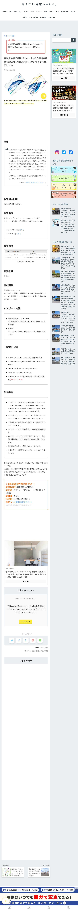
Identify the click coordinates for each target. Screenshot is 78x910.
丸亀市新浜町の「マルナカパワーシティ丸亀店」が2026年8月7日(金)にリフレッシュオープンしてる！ (68, 289)
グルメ (26, 11)
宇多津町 (45, 651)
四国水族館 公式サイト (34, 182)
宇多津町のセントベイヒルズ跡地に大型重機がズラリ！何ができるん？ (68, 351)
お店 (32, 11)
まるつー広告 (33, 17)
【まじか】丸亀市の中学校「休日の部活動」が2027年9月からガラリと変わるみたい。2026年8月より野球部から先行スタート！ (68, 276)
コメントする (25, 622)
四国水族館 (35, 651)
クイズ (51, 11)
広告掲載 (43, 17)
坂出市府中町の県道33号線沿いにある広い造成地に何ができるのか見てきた (68, 329)
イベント (39, 11)
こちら (22, 230)
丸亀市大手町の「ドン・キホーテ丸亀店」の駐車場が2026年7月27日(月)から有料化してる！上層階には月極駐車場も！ (68, 250)
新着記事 (9, 908)
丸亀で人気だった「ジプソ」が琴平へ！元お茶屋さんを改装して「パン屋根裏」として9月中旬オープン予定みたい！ (68, 212)
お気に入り (51, 17)
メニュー (68, 908)
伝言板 (25, 17)
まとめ (73, 11)
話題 (45, 11)
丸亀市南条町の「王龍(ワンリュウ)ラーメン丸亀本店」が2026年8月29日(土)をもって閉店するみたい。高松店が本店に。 (68, 340)
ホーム (5, 11)
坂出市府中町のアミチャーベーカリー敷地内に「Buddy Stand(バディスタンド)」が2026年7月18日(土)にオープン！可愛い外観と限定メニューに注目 (68, 302)
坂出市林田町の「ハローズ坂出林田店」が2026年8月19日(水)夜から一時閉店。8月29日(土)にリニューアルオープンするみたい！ (68, 263)
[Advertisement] (39, 24)
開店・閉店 (13, 11)
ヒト (57, 11)
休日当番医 (64, 11)
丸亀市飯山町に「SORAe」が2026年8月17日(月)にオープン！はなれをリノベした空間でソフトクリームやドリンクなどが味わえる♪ (68, 317)
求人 (20, 11)
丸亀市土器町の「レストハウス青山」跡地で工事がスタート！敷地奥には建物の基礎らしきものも (68, 361)
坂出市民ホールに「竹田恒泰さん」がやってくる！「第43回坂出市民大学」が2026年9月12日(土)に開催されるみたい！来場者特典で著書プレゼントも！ (68, 226)
